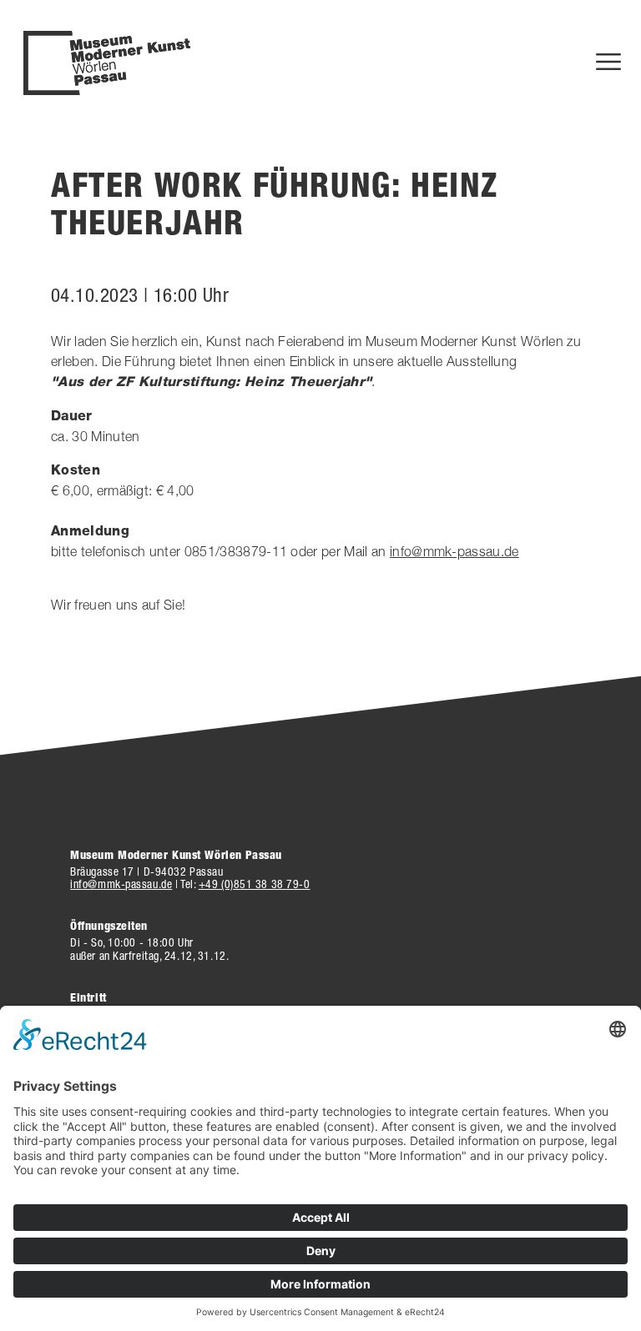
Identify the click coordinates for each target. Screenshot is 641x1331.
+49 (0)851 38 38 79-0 (254, 884)
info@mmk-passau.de (454, 551)
